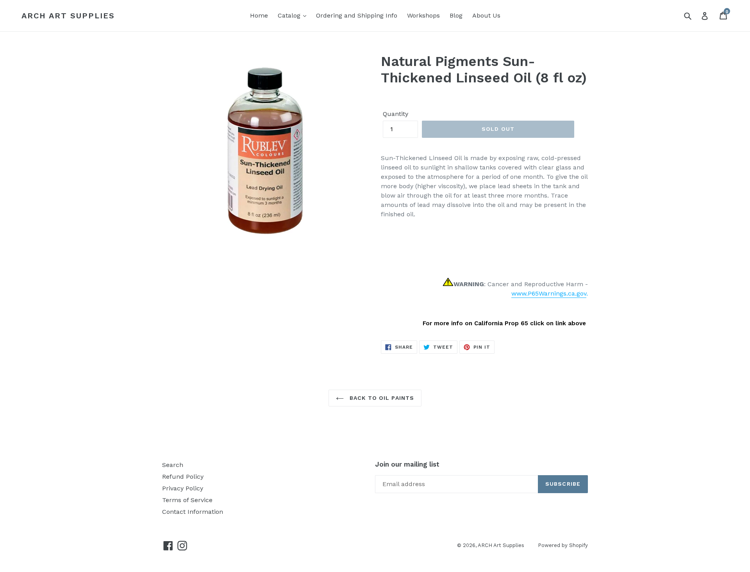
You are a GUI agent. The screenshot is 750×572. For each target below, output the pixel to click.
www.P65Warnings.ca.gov (548, 293)
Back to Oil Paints (381, 398)
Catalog (290, 15)
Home (259, 15)
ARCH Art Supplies (68, 15)
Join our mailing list (407, 464)
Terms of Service (187, 500)
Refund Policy (183, 476)
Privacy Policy (182, 488)
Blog (456, 15)
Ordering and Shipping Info (356, 15)
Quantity (395, 114)
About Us (486, 15)
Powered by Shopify (563, 545)
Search (172, 465)
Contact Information (192, 511)
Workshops (423, 15)
